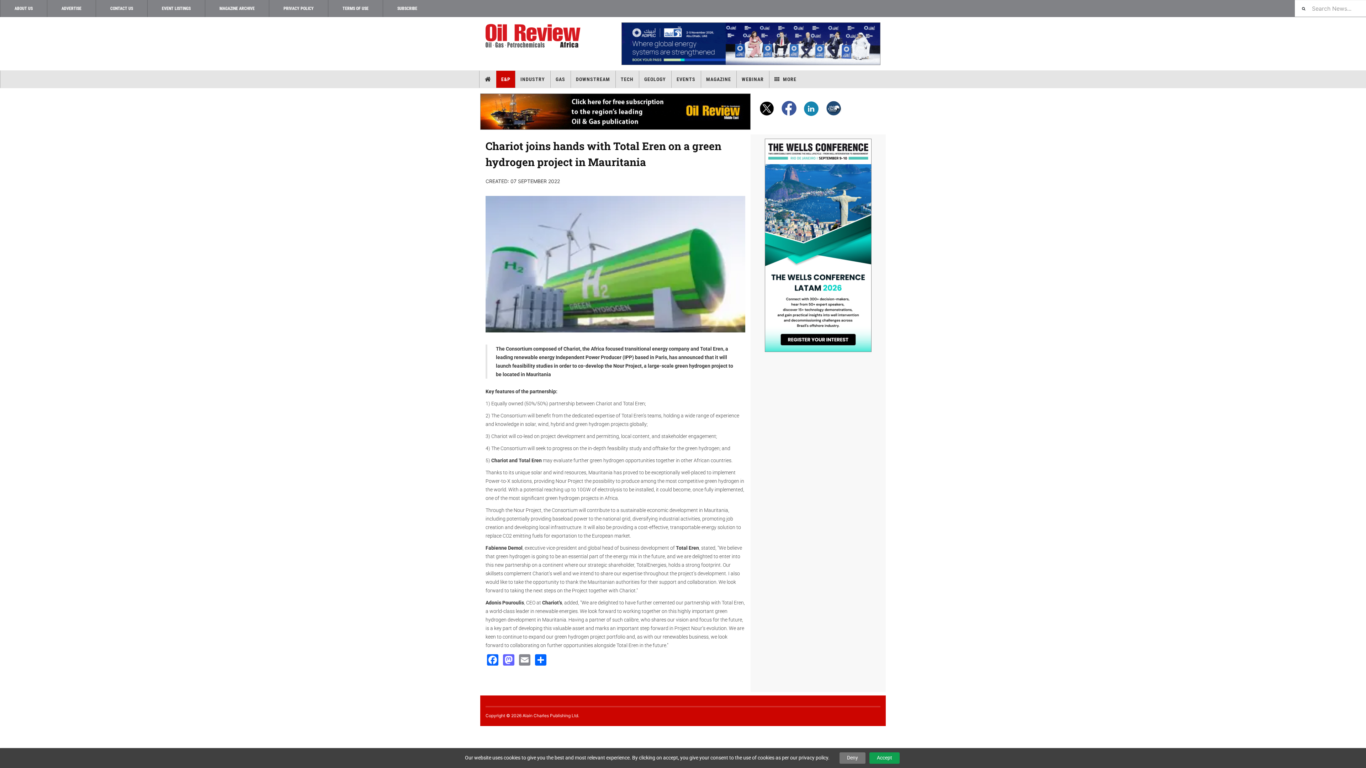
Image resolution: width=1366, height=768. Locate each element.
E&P (505, 79)
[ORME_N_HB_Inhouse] (616, 111)
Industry (532, 79)
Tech (627, 79)
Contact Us (121, 8)
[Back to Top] (5, 732)
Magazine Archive (237, 8)
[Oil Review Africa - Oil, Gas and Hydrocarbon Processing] (534, 36)
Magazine (718, 79)
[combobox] (1330, 8)
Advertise (71, 8)
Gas (560, 79)
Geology (655, 79)
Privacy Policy (299, 8)
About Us (24, 8)
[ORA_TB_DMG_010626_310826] (750, 43)
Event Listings (176, 8)
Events (686, 79)
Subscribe (407, 8)
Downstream (593, 79)
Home (488, 79)
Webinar (753, 79)
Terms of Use (356, 8)
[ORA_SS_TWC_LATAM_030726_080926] (818, 245)
